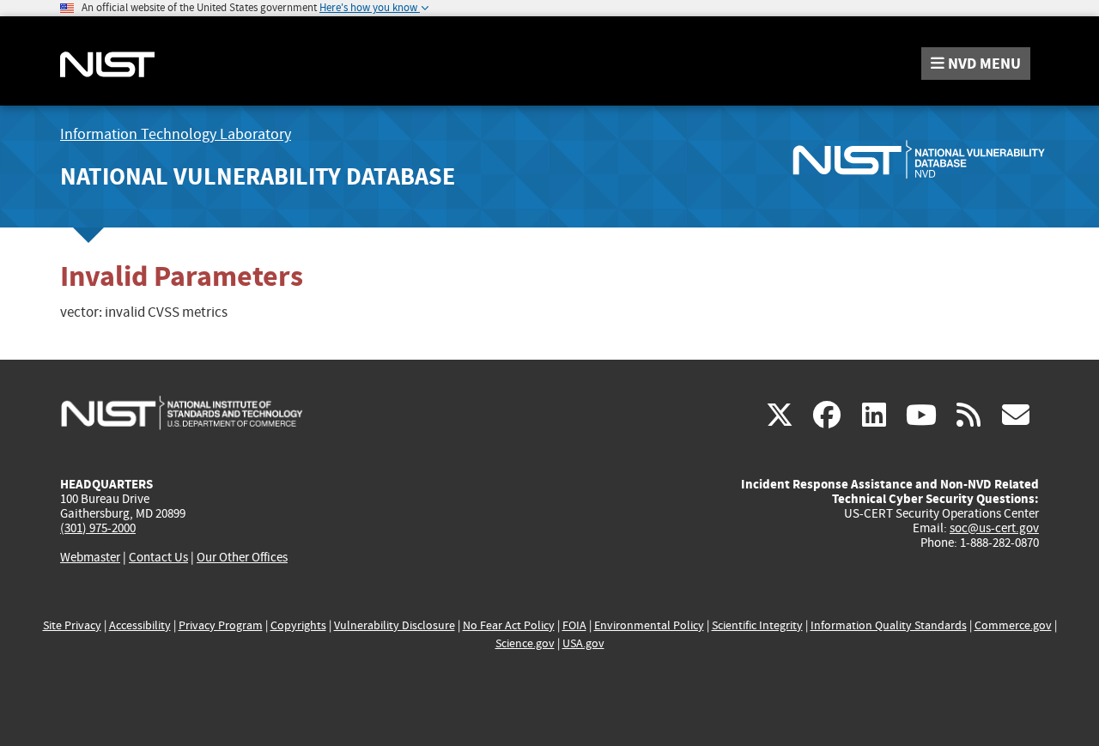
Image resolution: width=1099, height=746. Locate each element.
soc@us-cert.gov (994, 528)
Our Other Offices (242, 557)
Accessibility (140, 625)
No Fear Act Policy (509, 625)
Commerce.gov (1013, 625)
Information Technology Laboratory (175, 134)
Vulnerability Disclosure (394, 625)
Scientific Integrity (757, 625)
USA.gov (583, 643)
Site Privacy (72, 625)
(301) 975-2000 (98, 528)
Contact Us (158, 557)
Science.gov (525, 643)
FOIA (574, 625)
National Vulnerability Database (257, 176)
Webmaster (90, 557)
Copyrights (298, 625)
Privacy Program (221, 625)
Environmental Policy (649, 625)
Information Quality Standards (889, 625)
